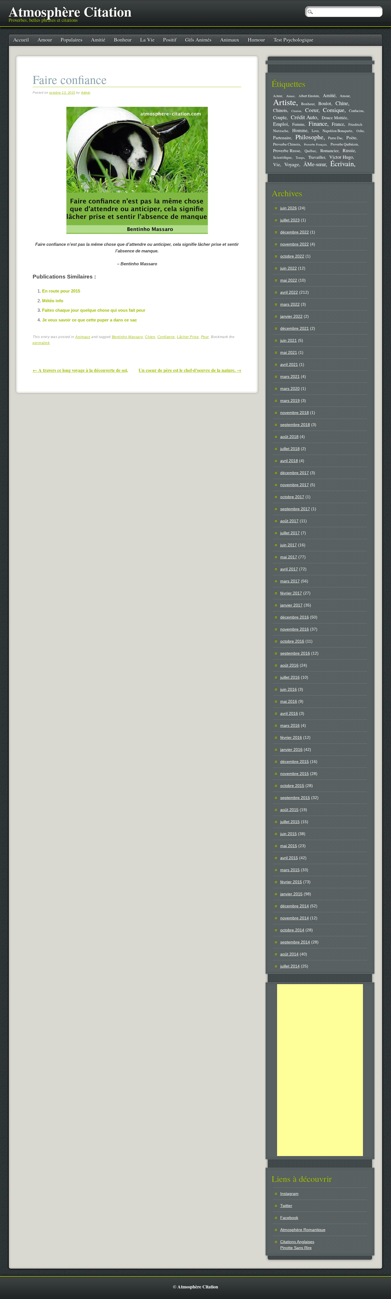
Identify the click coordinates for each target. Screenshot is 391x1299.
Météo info (52, 300)
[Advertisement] (320, 1070)
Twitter (286, 1205)
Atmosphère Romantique (302, 1229)
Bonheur (123, 39)
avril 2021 (289, 364)
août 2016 (289, 665)
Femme (298, 124)
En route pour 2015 (61, 291)
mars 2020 (290, 388)
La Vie (147, 39)
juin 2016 (288, 689)
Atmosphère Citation (70, 11)
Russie (349, 150)
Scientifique (282, 157)
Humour (256, 39)
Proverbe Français (315, 144)
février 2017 (291, 593)
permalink (41, 343)
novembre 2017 (294, 484)
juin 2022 (288, 268)
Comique (333, 110)
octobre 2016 (292, 641)
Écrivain (342, 163)
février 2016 (291, 737)
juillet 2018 (290, 448)
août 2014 (289, 954)
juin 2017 (288, 545)
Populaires (71, 39)
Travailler (316, 157)
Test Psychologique (293, 39)
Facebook (289, 1217)
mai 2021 (288, 352)
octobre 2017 (292, 497)
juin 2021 (288, 340)
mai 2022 (288, 280)
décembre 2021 (294, 328)
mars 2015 (290, 870)
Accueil (21, 39)
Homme (299, 130)
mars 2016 (290, 725)
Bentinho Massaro (127, 337)
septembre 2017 (295, 509)
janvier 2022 (291, 316)
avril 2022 (289, 292)
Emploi (280, 124)
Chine (341, 103)
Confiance (166, 337)
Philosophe (309, 137)
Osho (360, 131)
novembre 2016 (294, 629)
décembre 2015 (294, 761)
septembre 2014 (295, 942)
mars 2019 (290, 400)
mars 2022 (290, 304)
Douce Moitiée (334, 117)
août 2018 (289, 436)
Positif (170, 39)
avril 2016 (289, 713)
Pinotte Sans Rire (296, 1247)
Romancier (329, 150)
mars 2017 (290, 581)
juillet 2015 (290, 821)
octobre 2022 (292, 256)
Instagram (289, 1193)
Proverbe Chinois (286, 144)
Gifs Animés (198, 39)
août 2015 (289, 809)
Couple (280, 117)
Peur (205, 337)
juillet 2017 (290, 533)
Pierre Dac (335, 138)
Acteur (277, 96)
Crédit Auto (304, 117)
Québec (310, 150)
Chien (150, 337)
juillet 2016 (290, 677)
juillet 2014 (290, 966)
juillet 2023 (290, 220)
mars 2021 (290, 376)
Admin (85, 92)
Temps (300, 157)
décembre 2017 (294, 472)
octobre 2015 (292, 785)
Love (315, 130)
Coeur (311, 109)
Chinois (280, 110)
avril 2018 (289, 460)
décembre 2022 (294, 232)
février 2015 (291, 882)
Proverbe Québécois (344, 144)
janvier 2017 (291, 605)
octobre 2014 (292, 930)
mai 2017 (288, 557)
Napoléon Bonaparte (337, 130)
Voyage (291, 164)
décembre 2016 (294, 617)
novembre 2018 (294, 412)
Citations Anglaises (297, 1241)
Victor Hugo (341, 157)
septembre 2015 (295, 797)
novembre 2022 (294, 244)
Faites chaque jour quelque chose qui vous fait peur (93, 310)
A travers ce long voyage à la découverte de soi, (80, 370)
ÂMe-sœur (314, 164)
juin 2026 (288, 208)
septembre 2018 (295, 424)
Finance (318, 123)
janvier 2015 (291, 894)
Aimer (290, 96)
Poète (351, 137)
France (338, 124)
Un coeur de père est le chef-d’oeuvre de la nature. (190, 370)
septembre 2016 (295, 653)
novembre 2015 (294, 773)
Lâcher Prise (188, 337)
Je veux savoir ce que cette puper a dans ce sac (89, 319)
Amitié (98, 39)
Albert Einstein (309, 96)
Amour (44, 39)
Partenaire (282, 137)
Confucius (356, 110)
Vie (276, 164)
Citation (296, 111)
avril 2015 (289, 857)
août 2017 (289, 521)
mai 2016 (288, 701)
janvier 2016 (291, 749)
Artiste (284, 101)
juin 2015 (288, 833)
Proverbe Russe (286, 150)
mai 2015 (288, 845)
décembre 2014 (294, 906)
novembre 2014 (294, 918)
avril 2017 (289, 569)
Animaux (229, 39)
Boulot (324, 103)
